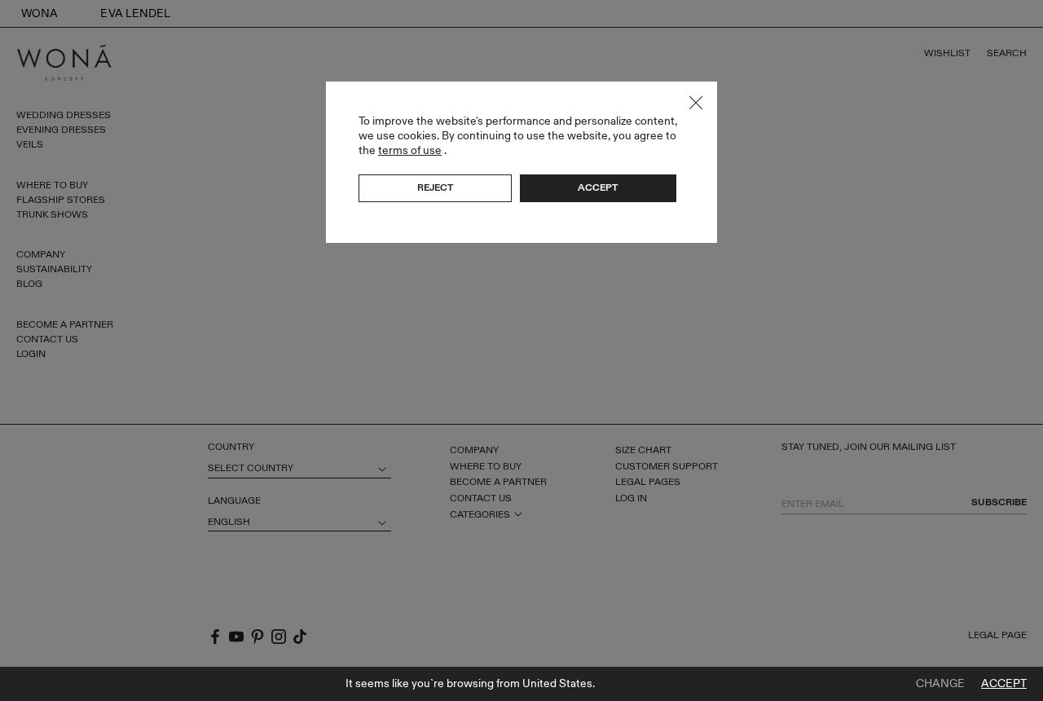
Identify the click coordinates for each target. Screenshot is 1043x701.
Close (696, 103)
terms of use (410, 150)
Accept (1004, 684)
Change (940, 684)
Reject (435, 187)
